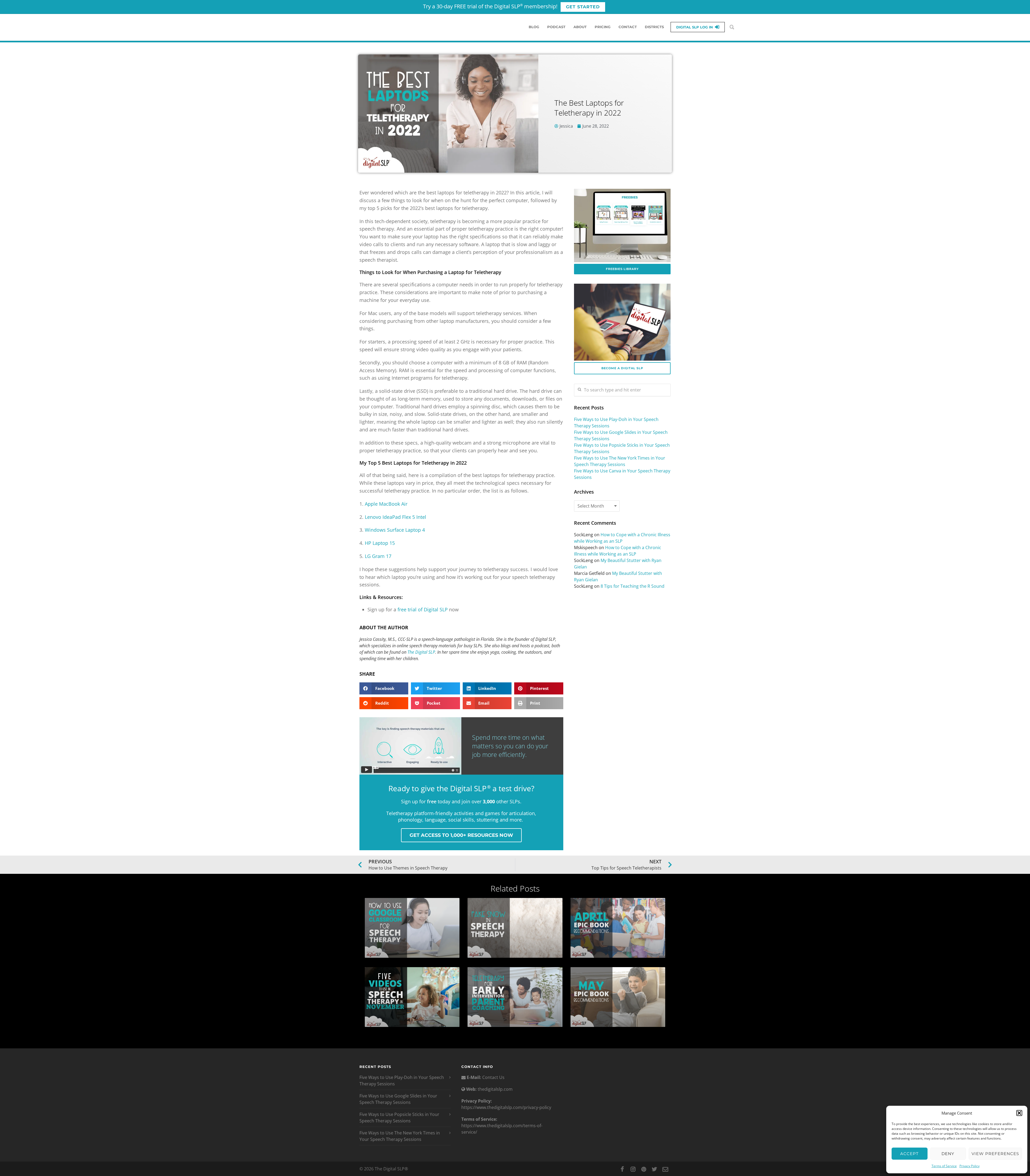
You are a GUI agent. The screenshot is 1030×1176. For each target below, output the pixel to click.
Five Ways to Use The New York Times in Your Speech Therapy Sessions (399, 1136)
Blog (534, 27)
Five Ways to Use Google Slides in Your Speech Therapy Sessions (398, 1099)
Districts (654, 27)
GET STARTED (583, 6)
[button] (1019, 1113)
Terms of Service (944, 1166)
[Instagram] (633, 1169)
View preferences (995, 1153)
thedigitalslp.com (495, 1089)
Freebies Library (622, 269)
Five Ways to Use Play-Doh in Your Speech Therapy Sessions (401, 1080)
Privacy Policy (969, 1166)
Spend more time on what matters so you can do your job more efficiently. (510, 746)
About (580, 27)
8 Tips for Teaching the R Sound (632, 586)
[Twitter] (654, 1169)
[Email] (665, 1169)
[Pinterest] (643, 1169)
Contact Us (493, 1077)
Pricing (602, 27)
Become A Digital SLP (622, 368)
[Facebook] (622, 1169)
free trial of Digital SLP (423, 609)
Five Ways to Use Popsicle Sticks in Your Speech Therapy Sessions (399, 1117)
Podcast (556, 27)
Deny (947, 1153)
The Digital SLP (421, 652)
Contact (628, 27)
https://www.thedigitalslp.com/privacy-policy (506, 1107)
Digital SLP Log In (694, 27)
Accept (909, 1153)
